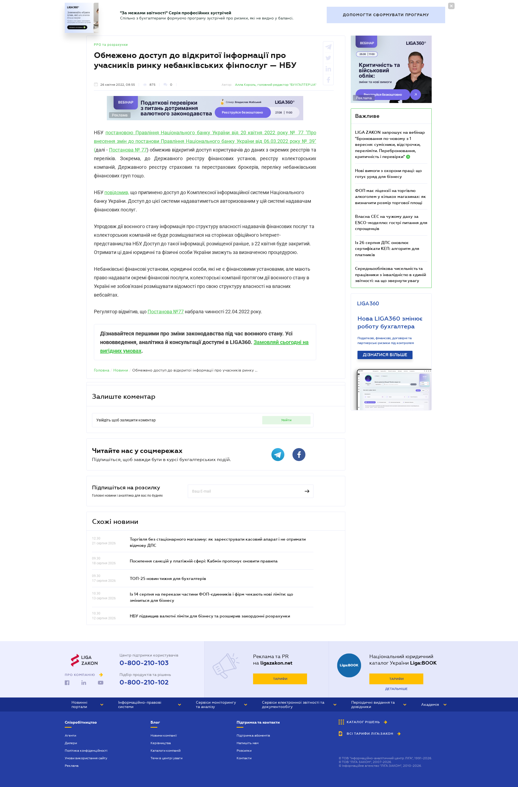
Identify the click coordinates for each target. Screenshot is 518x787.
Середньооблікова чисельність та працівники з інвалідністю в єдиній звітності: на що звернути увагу (390, 274)
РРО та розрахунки (111, 45)
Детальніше (396, 689)
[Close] (451, 6)
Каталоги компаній (165, 750)
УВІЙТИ (286, 420)
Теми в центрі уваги (166, 758)
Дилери (71, 743)
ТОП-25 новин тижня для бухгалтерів (168, 578)
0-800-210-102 (144, 682)
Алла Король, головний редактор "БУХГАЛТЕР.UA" (275, 85)
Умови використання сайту (86, 758)
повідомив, (116, 192)
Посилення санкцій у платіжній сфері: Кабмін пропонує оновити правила (204, 560)
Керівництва (161, 743)
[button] (87, 704)
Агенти (70, 735)
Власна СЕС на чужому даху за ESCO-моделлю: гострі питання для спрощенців (391, 222)
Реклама (72, 766)
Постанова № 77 (128, 150)
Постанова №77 (166, 311)
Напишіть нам (247, 743)
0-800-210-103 (144, 663)
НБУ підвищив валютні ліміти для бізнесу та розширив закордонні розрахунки (210, 615)
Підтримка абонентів (253, 735)
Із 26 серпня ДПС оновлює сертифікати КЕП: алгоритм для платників (387, 248)
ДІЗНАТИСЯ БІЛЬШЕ (385, 354)
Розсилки (244, 750)
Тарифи (280, 679)
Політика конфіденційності (86, 750)
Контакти (244, 758)
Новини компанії (164, 735)
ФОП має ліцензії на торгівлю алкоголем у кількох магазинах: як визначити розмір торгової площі (390, 196)
